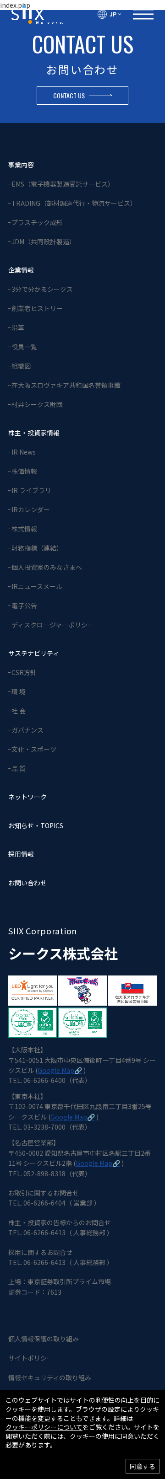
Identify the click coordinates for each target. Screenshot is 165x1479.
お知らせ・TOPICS (35, 825)
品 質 (18, 768)
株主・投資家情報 (34, 432)
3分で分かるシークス (42, 289)
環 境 (18, 691)
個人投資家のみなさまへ (46, 567)
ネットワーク (27, 796)
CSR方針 (24, 672)
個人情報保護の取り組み (43, 1338)
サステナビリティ (33, 653)
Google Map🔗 (60, 1070)
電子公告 (24, 605)
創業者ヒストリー (37, 308)
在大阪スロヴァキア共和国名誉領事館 (66, 385)
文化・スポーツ (33, 749)
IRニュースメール (36, 586)
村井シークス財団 (37, 404)
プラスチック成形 (37, 222)
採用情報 (21, 853)
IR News (23, 451)
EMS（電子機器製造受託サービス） (62, 183)
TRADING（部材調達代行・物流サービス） (74, 203)
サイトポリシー (30, 1357)
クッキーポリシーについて (44, 1427)
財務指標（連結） (37, 547)
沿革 (17, 327)
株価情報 (24, 471)
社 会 (18, 710)
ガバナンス (27, 729)
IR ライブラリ (31, 490)
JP (113, 14)
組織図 (21, 365)
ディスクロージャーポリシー (52, 624)
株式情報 (24, 528)
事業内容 (21, 164)
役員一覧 (24, 346)
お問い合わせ (27, 882)
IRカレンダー (30, 509)
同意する (142, 1466)
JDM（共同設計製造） (43, 241)
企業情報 (21, 269)
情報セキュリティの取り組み (49, 1377)
